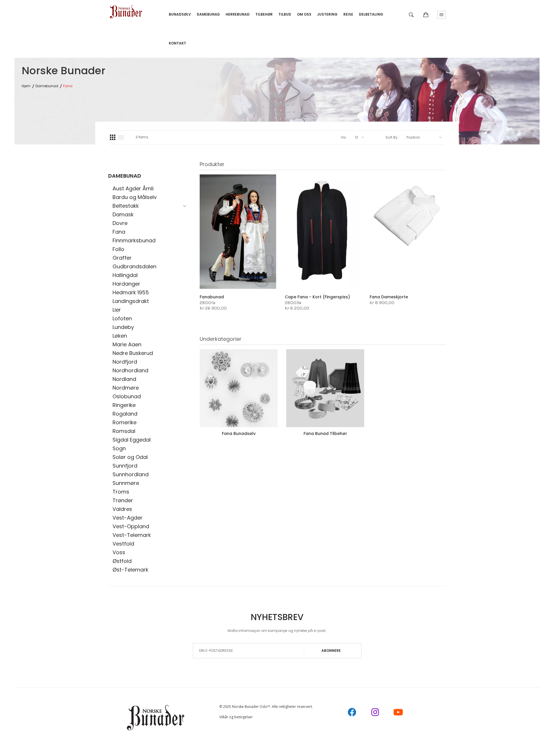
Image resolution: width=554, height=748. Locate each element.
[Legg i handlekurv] (214, 276)
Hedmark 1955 (131, 292)
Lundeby (123, 327)
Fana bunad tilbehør (325, 433)
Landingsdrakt (131, 301)
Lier (117, 309)
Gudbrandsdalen (134, 266)
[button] (232, 275)
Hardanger (126, 283)
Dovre (120, 223)
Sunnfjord (125, 465)
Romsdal (124, 431)
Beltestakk (126, 205)
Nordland (124, 379)
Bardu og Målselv (135, 197)
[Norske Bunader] (126, 10)
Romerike (124, 422)
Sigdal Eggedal (132, 439)
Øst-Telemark (130, 569)
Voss (119, 552)
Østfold (122, 561)
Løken (120, 335)
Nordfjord (125, 361)
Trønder (123, 500)
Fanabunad (212, 297)
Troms (121, 491)
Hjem (26, 86)
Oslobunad (127, 396)
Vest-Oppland (131, 526)
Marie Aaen (127, 344)
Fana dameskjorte (389, 297)
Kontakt (177, 43)
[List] (121, 137)
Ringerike (124, 405)
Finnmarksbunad (134, 240)
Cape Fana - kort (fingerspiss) (317, 297)
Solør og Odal (130, 457)
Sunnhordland (131, 474)
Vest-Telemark (132, 535)
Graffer (122, 257)
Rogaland (125, 413)
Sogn (119, 448)
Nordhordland (130, 370)
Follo (118, 249)
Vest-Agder (128, 517)
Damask (123, 214)
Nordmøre (126, 387)
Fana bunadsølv (239, 433)
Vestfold (123, 543)
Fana (119, 231)
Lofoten (122, 318)
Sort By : (392, 137)
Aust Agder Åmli (133, 188)
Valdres (122, 509)
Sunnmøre (126, 483)
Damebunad (46, 86)
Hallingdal (125, 275)
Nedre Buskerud (133, 353)
